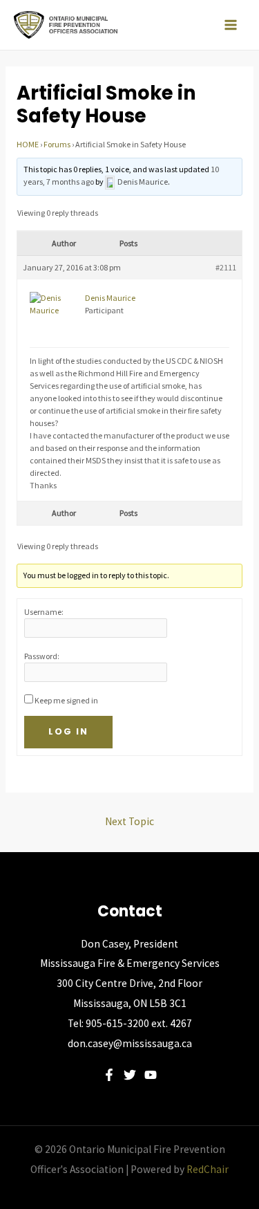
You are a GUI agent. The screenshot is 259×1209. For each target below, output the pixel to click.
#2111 (225, 267)
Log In (68, 731)
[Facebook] (109, 1075)
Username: (44, 612)
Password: (41, 656)
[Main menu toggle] (230, 24)
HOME (28, 144)
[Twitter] (130, 1075)
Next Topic (129, 821)
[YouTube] (150, 1075)
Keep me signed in (66, 700)
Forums (57, 144)
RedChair (207, 1169)
